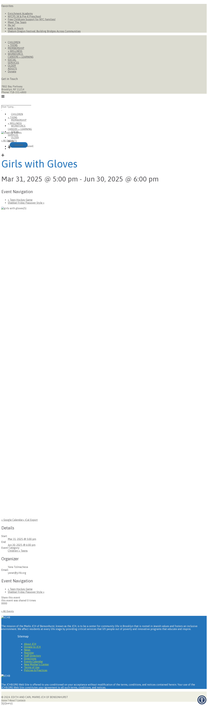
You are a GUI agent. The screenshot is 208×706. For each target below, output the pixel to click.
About (12, 700)
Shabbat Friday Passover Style (26, 202)
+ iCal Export (30, 519)
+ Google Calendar (12, 519)
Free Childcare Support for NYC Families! (32, 19)
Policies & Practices (35, 670)
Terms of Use (31, 667)
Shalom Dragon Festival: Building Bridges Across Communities (44, 31)
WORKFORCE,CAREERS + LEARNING (20, 55)
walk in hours (15, 28)
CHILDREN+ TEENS (14, 44)
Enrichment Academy (20, 13)
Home (4, 700)
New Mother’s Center (36, 664)
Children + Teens (18, 550)
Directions (30, 658)
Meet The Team (17, 22)
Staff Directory (32, 655)
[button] (201, 699)
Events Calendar (33, 661)
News (27, 649)
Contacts (21, 700)
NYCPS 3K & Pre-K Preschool (24, 16)
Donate (12, 71)
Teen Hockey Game (20, 199)
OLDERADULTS (12, 67)
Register (29, 652)
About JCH (30, 643)
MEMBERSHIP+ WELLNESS (16, 49)
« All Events (7, 140)
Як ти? (11, 25)
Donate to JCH (32, 646)
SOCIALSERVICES (13, 61)
